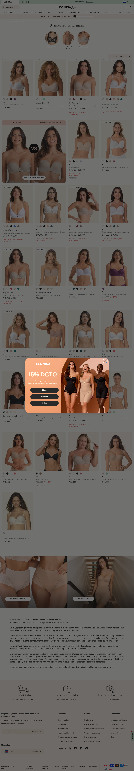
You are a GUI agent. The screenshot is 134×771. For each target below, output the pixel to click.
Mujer (44, 390)
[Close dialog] (105, 361)
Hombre (44, 397)
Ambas (44, 403)
